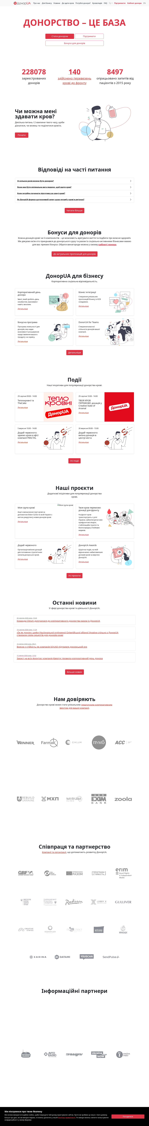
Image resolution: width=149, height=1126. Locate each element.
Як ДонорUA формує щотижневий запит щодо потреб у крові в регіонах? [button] (50, 199)
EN (144, 3)
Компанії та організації (54, 852)
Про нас (36, 3)
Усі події (74, 460)
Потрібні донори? (83, 3)
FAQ (105, 3)
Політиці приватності (66, 1118)
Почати (22, 135)
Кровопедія (97, 3)
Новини (56, 3)
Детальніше (23, 309)
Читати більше (74, 210)
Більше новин (74, 671)
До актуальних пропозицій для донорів (74, 253)
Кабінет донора (134, 3)
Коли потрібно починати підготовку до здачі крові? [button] (41, 193)
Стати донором (60, 36)
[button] (110, 3)
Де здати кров (68, 3)
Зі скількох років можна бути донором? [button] (35, 181)
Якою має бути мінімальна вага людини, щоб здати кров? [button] (44, 187)
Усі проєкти (74, 575)
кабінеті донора (107, 244)
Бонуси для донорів (74, 43)
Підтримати (120, 3)
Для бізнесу (47, 3)
